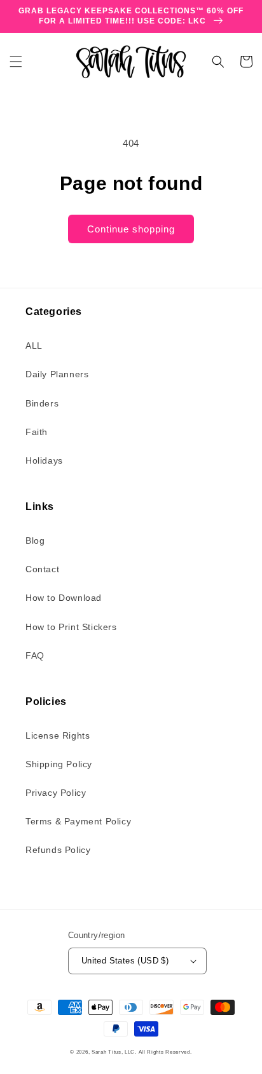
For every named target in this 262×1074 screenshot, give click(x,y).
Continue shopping (131, 229)
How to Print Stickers (71, 627)
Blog (35, 540)
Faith (36, 432)
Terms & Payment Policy (78, 821)
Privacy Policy (55, 793)
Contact (42, 569)
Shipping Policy (58, 764)
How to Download (63, 598)
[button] (16, 62)
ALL (34, 345)
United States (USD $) (125, 960)
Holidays (44, 460)
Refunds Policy (57, 850)
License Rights (57, 735)
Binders (42, 403)
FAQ (35, 655)
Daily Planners (56, 374)
